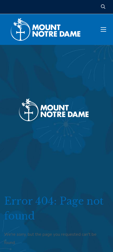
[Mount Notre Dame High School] (48, 29)
